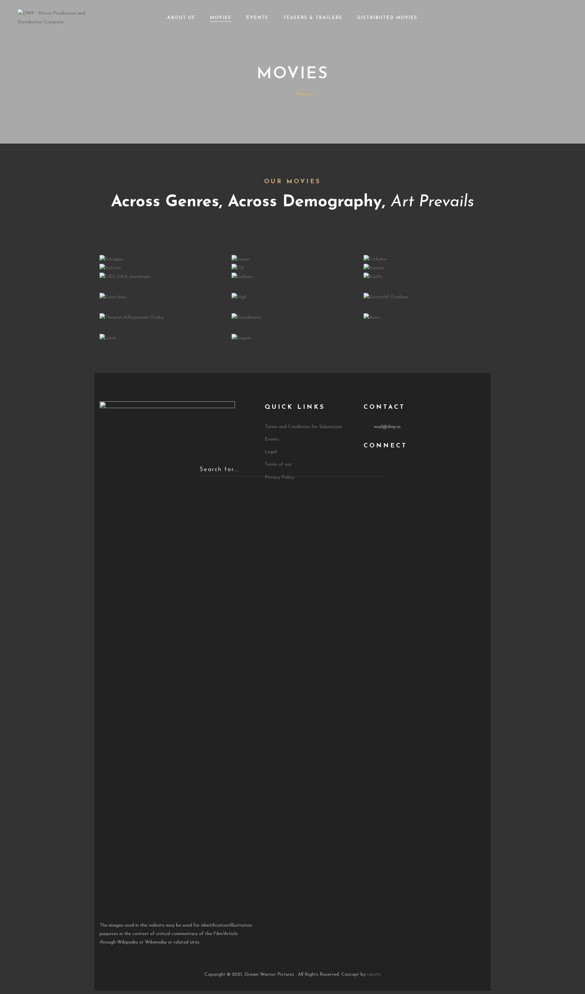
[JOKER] (108, 337)
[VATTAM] (110, 267)
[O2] (238, 267)
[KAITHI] (373, 276)
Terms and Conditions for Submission (303, 426)
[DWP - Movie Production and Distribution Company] (62, 17)
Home (279, 94)
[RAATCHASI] (113, 296)
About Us (181, 18)
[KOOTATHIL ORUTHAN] (386, 296)
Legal (271, 451)
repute (374, 974)
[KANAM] (374, 267)
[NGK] (239, 296)
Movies (220, 18)
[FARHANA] (375, 258)
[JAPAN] (241, 258)
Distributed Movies (387, 18)
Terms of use (278, 464)
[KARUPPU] (111, 258)
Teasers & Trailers (312, 18)
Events (257, 18)
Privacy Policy (279, 477)
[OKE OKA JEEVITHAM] (125, 276)
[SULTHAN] (242, 276)
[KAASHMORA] (246, 317)
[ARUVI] (372, 317)
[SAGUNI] (241, 337)
